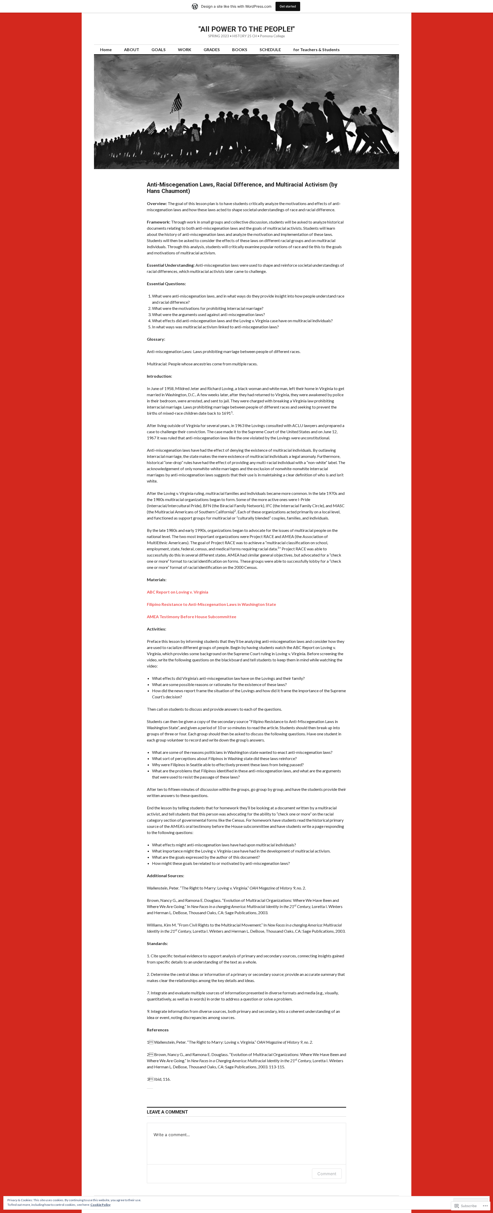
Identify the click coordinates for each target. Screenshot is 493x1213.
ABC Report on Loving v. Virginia (177, 591)
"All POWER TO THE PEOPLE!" (246, 29)
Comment (326, 1173)
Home (106, 49)
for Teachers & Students (316, 49)
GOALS (158, 49)
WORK (184, 49)
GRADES (212, 49)
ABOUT (131, 49)
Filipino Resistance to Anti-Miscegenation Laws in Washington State (211, 604)
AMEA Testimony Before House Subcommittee (191, 616)
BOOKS (239, 49)
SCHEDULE (270, 49)
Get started (288, 6)
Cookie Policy (100, 1205)
